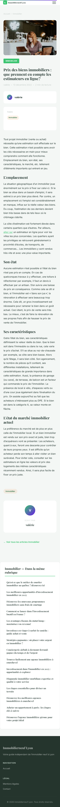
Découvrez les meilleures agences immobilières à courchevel (24, 699)
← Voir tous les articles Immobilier (21, 542)
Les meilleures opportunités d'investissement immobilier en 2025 (30, 593)
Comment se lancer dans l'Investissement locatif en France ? (28, 613)
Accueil (6, 14)
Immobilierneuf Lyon (18, 748)
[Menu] (54, 2)
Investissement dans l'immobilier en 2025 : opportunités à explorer (28, 671)
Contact (6, 789)
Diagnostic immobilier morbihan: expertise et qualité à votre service (30, 680)
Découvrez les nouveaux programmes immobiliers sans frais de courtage (26, 603)
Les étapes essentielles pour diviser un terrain (26, 690)
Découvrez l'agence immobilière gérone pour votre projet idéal (29, 719)
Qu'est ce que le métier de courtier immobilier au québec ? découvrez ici (26, 584)
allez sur (8, 232)
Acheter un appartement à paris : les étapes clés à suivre (29, 709)
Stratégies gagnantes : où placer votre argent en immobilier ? (29, 642)
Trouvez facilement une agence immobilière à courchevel (30, 661)
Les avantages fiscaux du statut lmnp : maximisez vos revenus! (26, 622)
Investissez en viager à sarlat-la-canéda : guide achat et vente (27, 632)
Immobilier (17, 14)
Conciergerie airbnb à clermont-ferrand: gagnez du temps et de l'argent (27, 651)
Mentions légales (11, 784)
